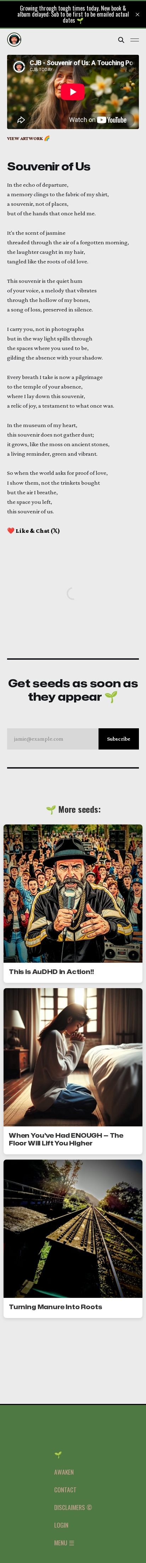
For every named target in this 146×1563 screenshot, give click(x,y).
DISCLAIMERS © (73, 1507)
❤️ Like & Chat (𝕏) (33, 530)
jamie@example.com (72, 739)
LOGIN (61, 1524)
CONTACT (65, 1489)
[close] (137, 14)
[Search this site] (121, 40)
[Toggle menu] (134, 40)
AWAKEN (64, 1471)
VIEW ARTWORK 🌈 (28, 138)
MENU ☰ (64, 1542)
